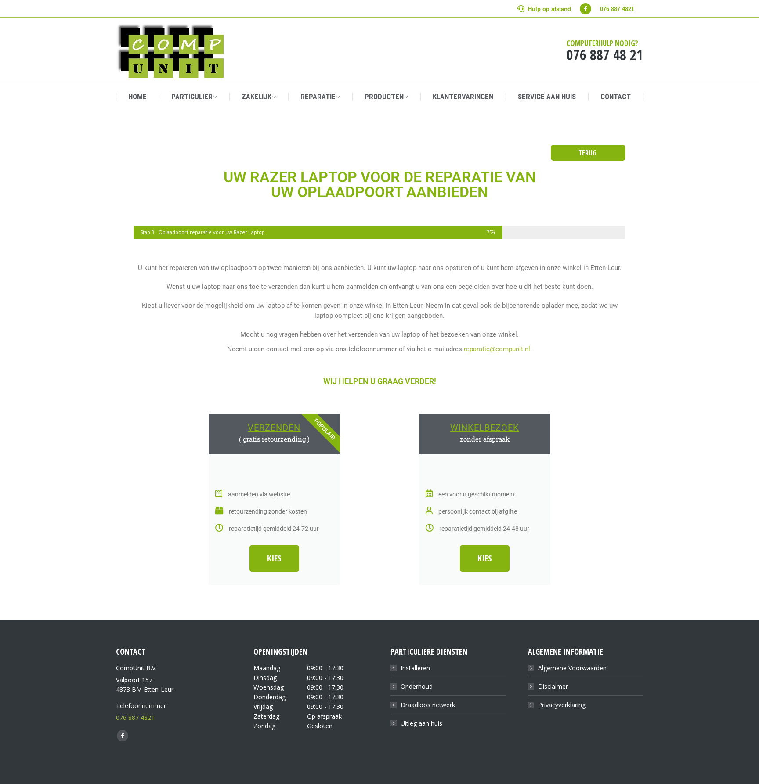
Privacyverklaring (562, 705)
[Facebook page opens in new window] (585, 8)
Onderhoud (417, 686)
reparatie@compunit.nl (496, 349)
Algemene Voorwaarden (572, 668)
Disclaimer (553, 686)
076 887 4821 (135, 717)
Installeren (415, 668)
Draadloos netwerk (428, 705)
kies (274, 558)
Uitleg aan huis (421, 723)
